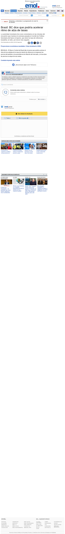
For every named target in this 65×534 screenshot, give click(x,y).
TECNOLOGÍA (4, 527)
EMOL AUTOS (27, 521)
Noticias (12, 13)
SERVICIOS (14, 523)
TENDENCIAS (15, 521)
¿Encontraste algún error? (25, 64)
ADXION (56, 523)
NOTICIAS (3, 521)
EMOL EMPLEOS (27, 524)
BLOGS (37, 527)
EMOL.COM (38, 524)
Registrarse (59, 7)
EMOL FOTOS (15, 526)
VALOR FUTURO (57, 524)
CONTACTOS (27, 526)
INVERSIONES (48, 523)
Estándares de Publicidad (50, 532)
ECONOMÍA (4, 523)
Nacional (7, 10)
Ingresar (54, 7)
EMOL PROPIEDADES (29, 523)
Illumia (15, 177)
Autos (47, 10)
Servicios (53, 10)
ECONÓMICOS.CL (58, 521)
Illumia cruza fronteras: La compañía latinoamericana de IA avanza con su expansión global (18, 188)
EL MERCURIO (39, 525)
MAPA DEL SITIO (27, 527)
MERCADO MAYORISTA (56, 527)
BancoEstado (41, 177)
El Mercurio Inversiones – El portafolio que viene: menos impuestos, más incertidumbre (6, 190)
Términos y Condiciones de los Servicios (36, 532)
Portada (7, 13)
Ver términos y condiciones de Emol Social (24, 136)
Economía (13, 10)
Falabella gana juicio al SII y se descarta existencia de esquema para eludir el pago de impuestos (41, 153)
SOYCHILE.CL (48, 527)
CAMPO (46, 521)
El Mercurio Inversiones (4, 178)
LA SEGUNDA (48, 526)
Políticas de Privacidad (22, 532)
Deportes (20, 10)
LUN (46, 524)
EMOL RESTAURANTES (17, 527)
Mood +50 (27, 177)
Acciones (25, 13)
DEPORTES (4, 524)
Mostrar (32, 2)
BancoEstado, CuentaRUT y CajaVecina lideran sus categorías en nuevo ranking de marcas (43, 188)
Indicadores (44, 13)
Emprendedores (18, 13)
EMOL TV (14, 524)
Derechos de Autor (13, 532)
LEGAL (37, 528)
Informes (39, 13)
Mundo (26, 10)
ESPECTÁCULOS (5, 526)
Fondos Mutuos (32, 13)
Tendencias (41, 10)
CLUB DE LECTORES (38, 522)
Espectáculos (33, 10)
